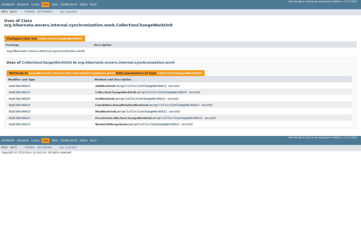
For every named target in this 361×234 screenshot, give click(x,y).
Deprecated (69, 4)
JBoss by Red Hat (36, 152)
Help (93, 4)
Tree (55, 4)
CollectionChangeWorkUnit (60, 38)
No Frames (44, 11)
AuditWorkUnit (20, 86)
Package (23, 4)
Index (84, 4)
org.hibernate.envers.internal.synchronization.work (45, 51)
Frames (30, 11)
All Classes (68, 11)
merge (120, 86)
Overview (8, 4)
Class (35, 4)
